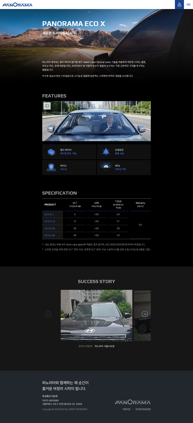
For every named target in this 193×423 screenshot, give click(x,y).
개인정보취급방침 (143, 409)
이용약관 (126, 409)
